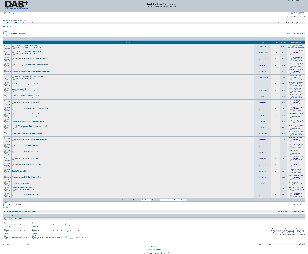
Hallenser (296, 77)
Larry (290, 189)
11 (38, 53)
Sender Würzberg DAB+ (20, 171)
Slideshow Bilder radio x (32, 177)
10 (36, 53)
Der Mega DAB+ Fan (296, 58)
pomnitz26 (296, 52)
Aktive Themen (22, 20)
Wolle (262, 96)
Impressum (154, 246)
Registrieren (19, 13)
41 (35, 47)
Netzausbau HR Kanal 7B (32, 51)
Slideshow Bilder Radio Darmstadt (36, 65)
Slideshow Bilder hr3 (31, 152)
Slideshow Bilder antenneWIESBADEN (37, 71)
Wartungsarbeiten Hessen (21, 89)
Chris (262, 115)
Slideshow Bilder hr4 (31, 158)
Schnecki (263, 46)
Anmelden (9, 13)
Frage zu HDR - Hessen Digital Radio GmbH (27, 133)
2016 (290, 184)
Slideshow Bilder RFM (31, 102)
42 (37, 47)
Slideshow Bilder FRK (31, 195)
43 (39, 47)
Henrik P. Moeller (263, 77)
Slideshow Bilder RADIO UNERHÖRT (36, 109)
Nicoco (290, 47)
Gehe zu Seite (290, 33)
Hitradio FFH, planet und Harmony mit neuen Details (29, 126)
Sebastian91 (262, 171)
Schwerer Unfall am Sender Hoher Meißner (26, 95)
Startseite (291, 1)
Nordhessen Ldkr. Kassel (20, 183)
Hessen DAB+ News (31, 45)
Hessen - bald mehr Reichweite (34, 114)
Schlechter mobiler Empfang (22, 188)
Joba (262, 183)
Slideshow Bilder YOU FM (32, 164)
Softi (263, 189)
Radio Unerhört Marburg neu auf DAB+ (25, 84)
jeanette (290, 121)
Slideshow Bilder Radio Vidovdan (35, 139)
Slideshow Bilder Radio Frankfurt (35, 58)
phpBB (148, 252)
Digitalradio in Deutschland (22, 23)
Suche (303, 13)
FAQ (295, 13)
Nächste (302, 33)
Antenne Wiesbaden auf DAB (34, 76)
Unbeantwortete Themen (10, 20)
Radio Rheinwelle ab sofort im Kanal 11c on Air (28, 121)
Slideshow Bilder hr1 (31, 146)
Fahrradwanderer (263, 52)
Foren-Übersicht (8, 23)
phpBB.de (162, 253)
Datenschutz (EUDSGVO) (154, 249)
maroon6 (262, 84)
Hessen (34, 23)
